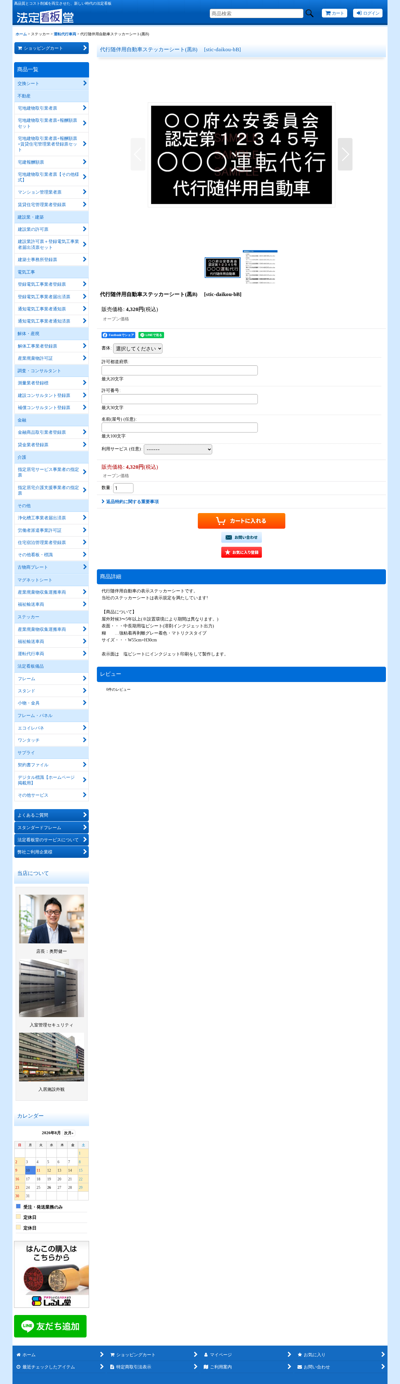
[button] (138, 154)
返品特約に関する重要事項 (132, 501)
